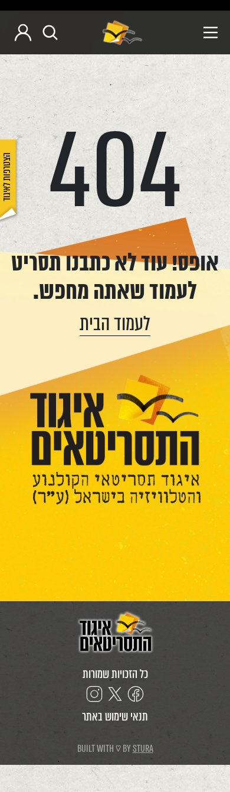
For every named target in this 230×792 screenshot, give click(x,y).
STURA (143, 748)
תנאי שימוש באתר (115, 716)
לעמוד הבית (115, 324)
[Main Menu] (185, 32)
